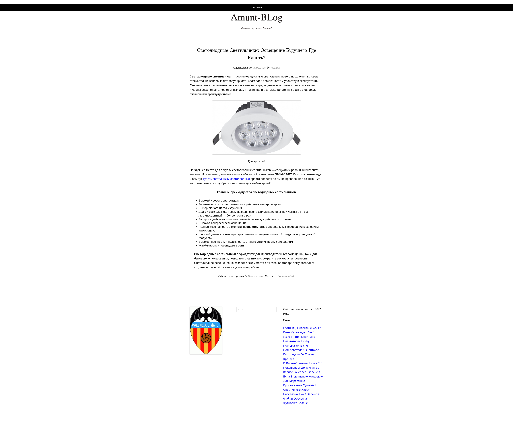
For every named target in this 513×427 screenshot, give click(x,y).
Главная (257, 7)
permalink (288, 276)
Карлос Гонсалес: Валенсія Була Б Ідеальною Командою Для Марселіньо (303, 376)
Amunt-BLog (256, 16)
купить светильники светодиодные (226, 179)
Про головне (255, 276)
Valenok (275, 67)
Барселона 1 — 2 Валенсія (301, 394)
